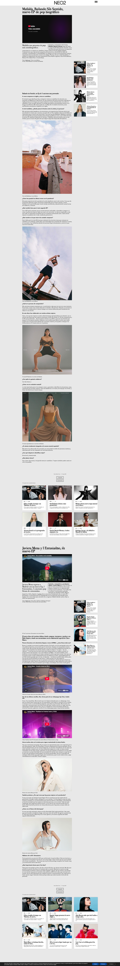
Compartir (60, 477)
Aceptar (95, 964)
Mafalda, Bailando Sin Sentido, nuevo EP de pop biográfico (42, 10)
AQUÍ (55, 964)
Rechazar (103, 964)
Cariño (24, 597)
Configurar (111, 964)
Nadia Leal (27, 60)
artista (59, 50)
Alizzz (47, 55)
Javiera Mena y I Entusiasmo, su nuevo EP (43, 549)
